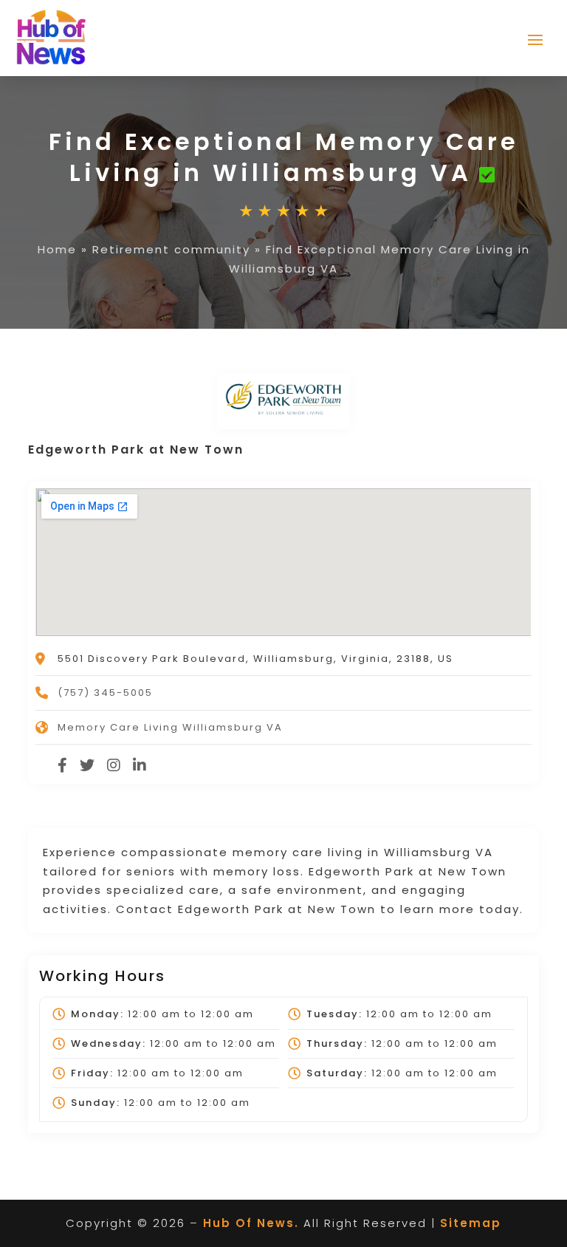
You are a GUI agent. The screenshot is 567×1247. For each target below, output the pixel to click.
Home (57, 249)
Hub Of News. (251, 1223)
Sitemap (470, 1223)
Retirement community (171, 249)
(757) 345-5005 (105, 693)
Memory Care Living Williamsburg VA (170, 727)
